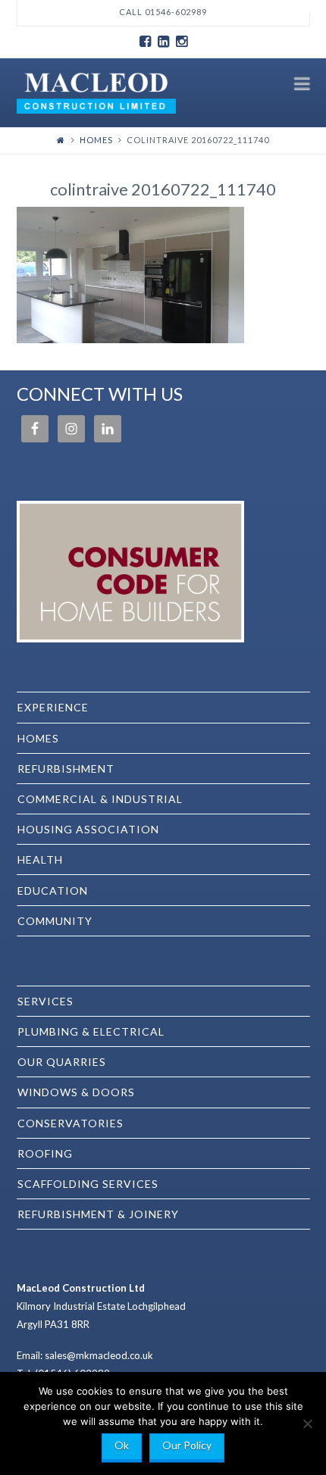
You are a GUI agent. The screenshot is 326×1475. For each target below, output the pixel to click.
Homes (96, 140)
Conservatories (70, 1123)
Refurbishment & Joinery (98, 1214)
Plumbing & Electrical (91, 1031)
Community (54, 920)
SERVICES (45, 1001)
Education (52, 890)
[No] (307, 1423)
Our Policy (187, 1445)
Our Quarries (61, 1061)
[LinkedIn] (163, 42)
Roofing (45, 1153)
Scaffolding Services (87, 1183)
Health (40, 859)
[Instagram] (181, 42)
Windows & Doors (76, 1092)
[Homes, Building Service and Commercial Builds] (96, 91)
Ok (121, 1445)
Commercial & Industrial (100, 798)
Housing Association (88, 829)
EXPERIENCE (53, 707)
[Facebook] (145, 42)
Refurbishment (65, 768)
